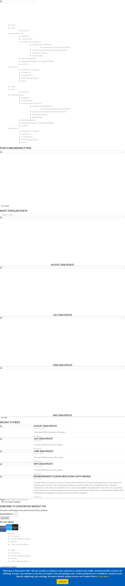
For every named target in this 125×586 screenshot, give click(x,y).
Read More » (38, 436)
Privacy (14, 541)
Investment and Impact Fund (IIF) (57, 47)
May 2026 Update (62, 415)
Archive (24, 64)
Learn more (103, 576)
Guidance (25, 36)
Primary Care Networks (42, 44)
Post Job (25, 30)
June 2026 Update (62, 365)
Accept (62, 581)
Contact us (26, 72)
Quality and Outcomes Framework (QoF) (49, 50)
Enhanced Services (40, 53)
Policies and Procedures (21, 538)
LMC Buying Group (29, 78)
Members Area (17, 33)
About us (14, 67)
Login (13, 533)
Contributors (26, 75)
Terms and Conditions (20, 544)
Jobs (13, 28)
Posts (13, 25)
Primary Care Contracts (31, 41)
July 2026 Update (62, 315)
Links (23, 81)
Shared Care (37, 55)
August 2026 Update (62, 264)
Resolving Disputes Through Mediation (37, 61)
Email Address (6, 514)
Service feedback (28, 58)
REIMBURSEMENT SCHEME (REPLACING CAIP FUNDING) (62, 476)
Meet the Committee (30, 69)
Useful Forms (27, 39)
